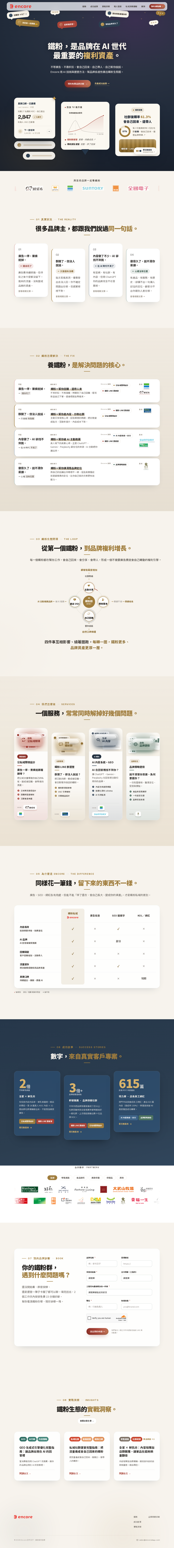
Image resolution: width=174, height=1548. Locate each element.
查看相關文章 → (25, 291)
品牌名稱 (90, 1257)
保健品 (110, 1177)
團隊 (143, 6)
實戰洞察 (106, 6)
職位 (89, 1300)
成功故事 (94, 6)
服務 (84, 6)
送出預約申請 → (97, 1331)
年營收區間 (91, 1272)
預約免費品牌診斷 (78, 83)
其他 (122, 1177)
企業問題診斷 (154, 1516)
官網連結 (124, 1257)
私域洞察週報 (131, 6)
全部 (52, 1177)
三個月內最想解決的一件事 (98, 1286)
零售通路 (65, 1177)
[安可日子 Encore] (20, 6)
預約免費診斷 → (157, 6)
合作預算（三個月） (129, 1272)
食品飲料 (80, 1177)
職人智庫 (118, 6)
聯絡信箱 (125, 1300)
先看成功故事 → (102, 83)
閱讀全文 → (25, 1473)
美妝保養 (95, 1177)
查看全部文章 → (87, 1421)
